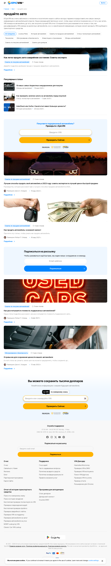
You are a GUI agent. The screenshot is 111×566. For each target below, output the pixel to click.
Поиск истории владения (13, 499)
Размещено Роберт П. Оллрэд (17, 237)
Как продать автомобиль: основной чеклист (22, 230)
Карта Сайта (8, 481)
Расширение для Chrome (83, 484)
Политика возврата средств (49, 471)
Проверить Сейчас (55, 140)
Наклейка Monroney (82, 465)
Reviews (7, 471)
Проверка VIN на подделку (14, 515)
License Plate (23, 34)
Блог (5, 475)
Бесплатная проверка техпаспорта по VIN (20, 502)
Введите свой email (27, 449)
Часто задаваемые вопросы (49, 468)
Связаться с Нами (10, 468)
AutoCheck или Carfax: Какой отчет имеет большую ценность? (41, 106)
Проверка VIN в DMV (82, 468)
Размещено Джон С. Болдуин (17, 191)
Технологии (9, 38)
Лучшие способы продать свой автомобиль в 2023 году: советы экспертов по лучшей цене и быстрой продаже (51, 183)
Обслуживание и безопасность (28, 38)
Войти (103, 3)
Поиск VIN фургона (81, 475)
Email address (55, 261)
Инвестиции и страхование (52, 38)
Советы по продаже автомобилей (62, 34)
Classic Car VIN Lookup (12, 527)
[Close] (102, 561)
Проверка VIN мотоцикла (83, 471)
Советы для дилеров (39, 42)
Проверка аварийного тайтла (15, 511)
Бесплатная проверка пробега (15, 508)
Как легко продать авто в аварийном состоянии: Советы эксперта (35, 57)
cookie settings (93, 560)
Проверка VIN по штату (83, 478)
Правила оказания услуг (48, 478)
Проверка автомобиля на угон (15, 521)
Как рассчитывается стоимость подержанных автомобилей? (29, 311)
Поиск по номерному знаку (14, 496)
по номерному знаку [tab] (59, 392)
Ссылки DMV (44, 500)
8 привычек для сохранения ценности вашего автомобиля (28, 357)
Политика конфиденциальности (51, 475)
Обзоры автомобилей (72, 38)
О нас (6, 465)
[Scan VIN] (85, 398)
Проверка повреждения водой (15, 505)
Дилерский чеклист (46, 497)
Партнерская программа (13, 478)
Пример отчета (80, 481)
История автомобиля (38, 34)
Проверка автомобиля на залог (16, 518)
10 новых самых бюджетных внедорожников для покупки (39, 85)
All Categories (10, 34)
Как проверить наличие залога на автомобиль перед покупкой (41, 96)
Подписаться (55, 268)
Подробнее (8, 70)
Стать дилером (45, 494)
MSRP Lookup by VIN (11, 524)
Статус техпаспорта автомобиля (88, 34)
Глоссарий (43, 465)
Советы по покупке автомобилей (17, 42)
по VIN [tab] (45, 392)
